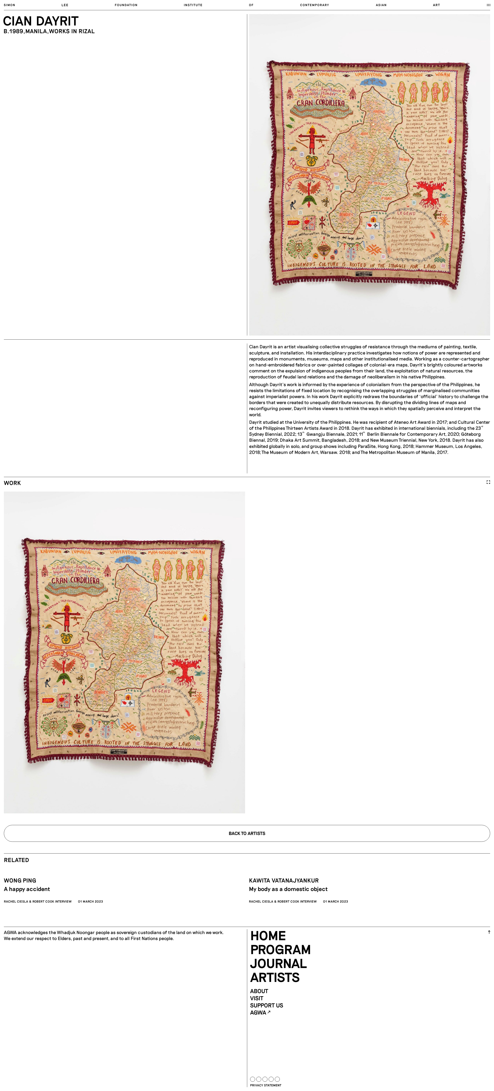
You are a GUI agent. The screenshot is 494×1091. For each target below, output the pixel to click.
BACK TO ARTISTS (247, 833)
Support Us (266, 1005)
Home (268, 935)
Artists (275, 977)
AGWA (258, 1012)
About (259, 990)
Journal (278, 963)
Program (280, 949)
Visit (256, 997)
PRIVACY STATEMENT (266, 1085)
